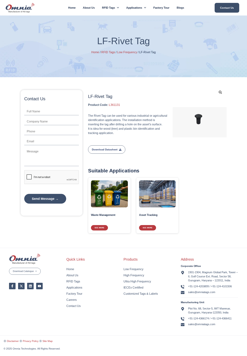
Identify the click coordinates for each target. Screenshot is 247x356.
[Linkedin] (30, 286)
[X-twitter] (21, 286)
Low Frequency (127, 52)
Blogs (180, 7)
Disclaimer (13, 341)
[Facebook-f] (12, 286)
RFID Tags (108, 7)
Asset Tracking (148, 214)
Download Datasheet (105, 149)
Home (72, 7)
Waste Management (103, 214)
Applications (134, 7)
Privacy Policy (31, 341)
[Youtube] (39, 286)
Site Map (47, 341)
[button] (110, 8)
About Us (89, 7)
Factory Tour (161, 7)
